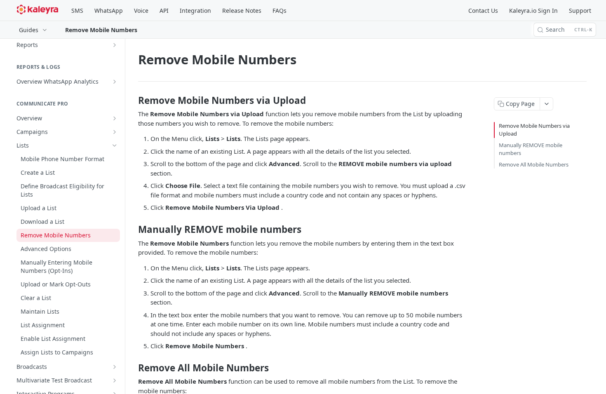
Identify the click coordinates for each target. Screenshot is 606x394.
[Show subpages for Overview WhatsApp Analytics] (114, 81)
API (164, 10)
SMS (77, 10)
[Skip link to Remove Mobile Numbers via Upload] (132, 100)
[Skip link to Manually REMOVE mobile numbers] (132, 229)
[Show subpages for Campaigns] (114, 132)
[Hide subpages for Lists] (114, 145)
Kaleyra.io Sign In (533, 10)
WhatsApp (108, 10)
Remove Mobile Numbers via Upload (534, 130)
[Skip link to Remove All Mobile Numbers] (132, 367)
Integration (195, 10)
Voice (141, 10)
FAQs (279, 10)
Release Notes (241, 10)
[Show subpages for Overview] (114, 118)
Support (580, 10)
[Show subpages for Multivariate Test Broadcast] (114, 380)
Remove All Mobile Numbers (533, 164)
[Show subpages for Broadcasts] (114, 367)
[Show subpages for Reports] (114, 45)
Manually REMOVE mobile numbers (530, 149)
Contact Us (483, 10)
